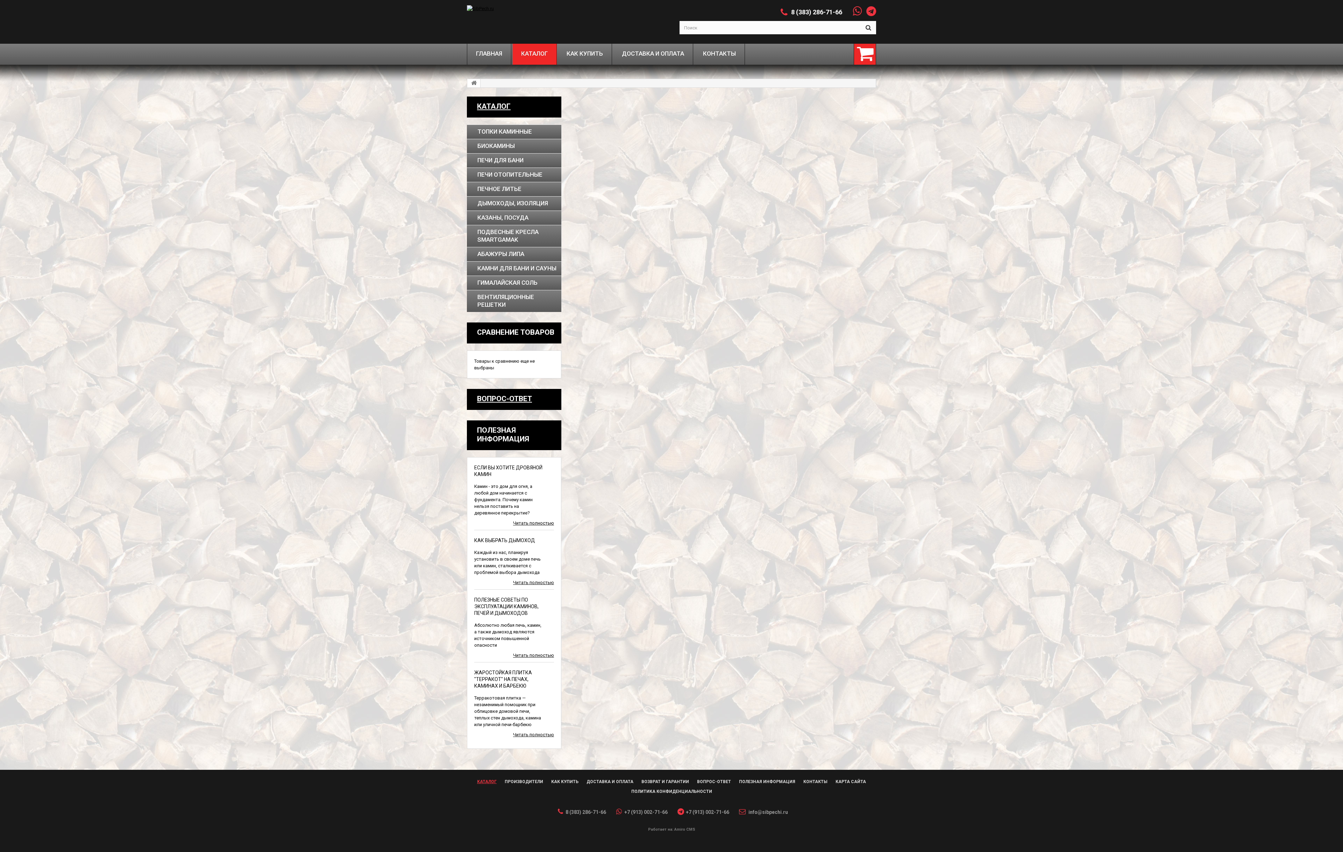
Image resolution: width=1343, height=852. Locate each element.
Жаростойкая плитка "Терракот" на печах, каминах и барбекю (503, 679)
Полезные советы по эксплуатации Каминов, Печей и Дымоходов (506, 606)
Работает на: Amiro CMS (671, 829)
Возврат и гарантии (665, 781)
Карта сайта (851, 781)
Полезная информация (767, 781)
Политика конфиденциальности (671, 791)
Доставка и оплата (610, 781)
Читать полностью (533, 523)
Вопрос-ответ (504, 399)
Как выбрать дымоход (504, 540)
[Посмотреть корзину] (865, 54)
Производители (524, 781)
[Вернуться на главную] (474, 83)
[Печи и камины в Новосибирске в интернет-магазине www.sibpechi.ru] (518, 8)
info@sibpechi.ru (768, 812)
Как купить (564, 781)
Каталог (494, 106)
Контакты (815, 781)
